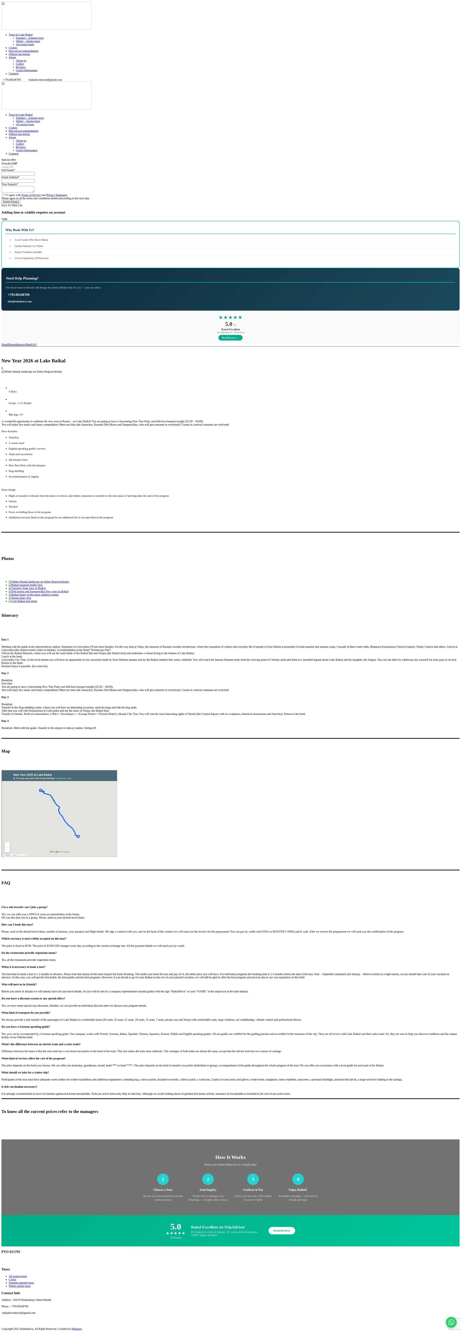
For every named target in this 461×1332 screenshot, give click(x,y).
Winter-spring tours (19, 1285)
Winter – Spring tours (28, 41)
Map (28, 344)
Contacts (14, 73)
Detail (4, 344)
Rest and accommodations (23, 50)
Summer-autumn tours (21, 1282)
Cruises (13, 47)
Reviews (21, 67)
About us (21, 60)
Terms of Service (31, 195)
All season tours (25, 44)
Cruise (12, 1279)
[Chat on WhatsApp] (451, 1322)
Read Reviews (282, 1230)
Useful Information (26, 70)
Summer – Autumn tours (30, 37)
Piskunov (76, 1328)
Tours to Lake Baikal (21, 34)
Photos (12, 344)
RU (16, 1261)
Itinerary (21, 344)
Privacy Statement (56, 195)
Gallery (20, 63)
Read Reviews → (230, 337)
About (12, 57)
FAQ (34, 344)
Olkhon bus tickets (19, 54)
